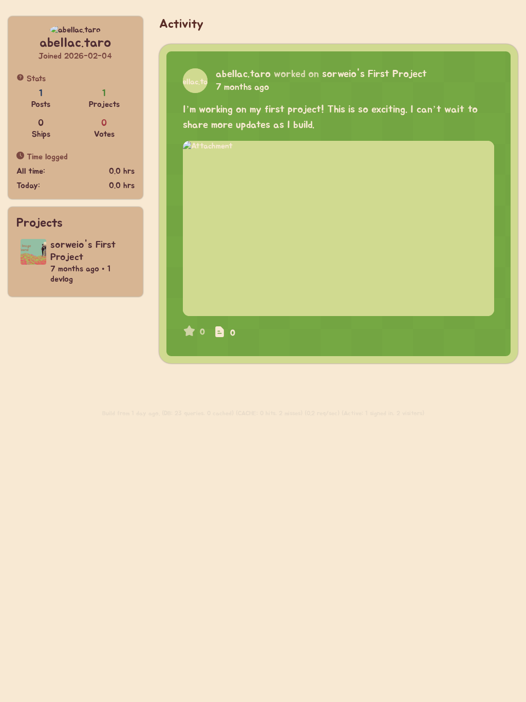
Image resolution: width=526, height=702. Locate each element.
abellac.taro (243, 74)
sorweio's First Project (374, 74)
